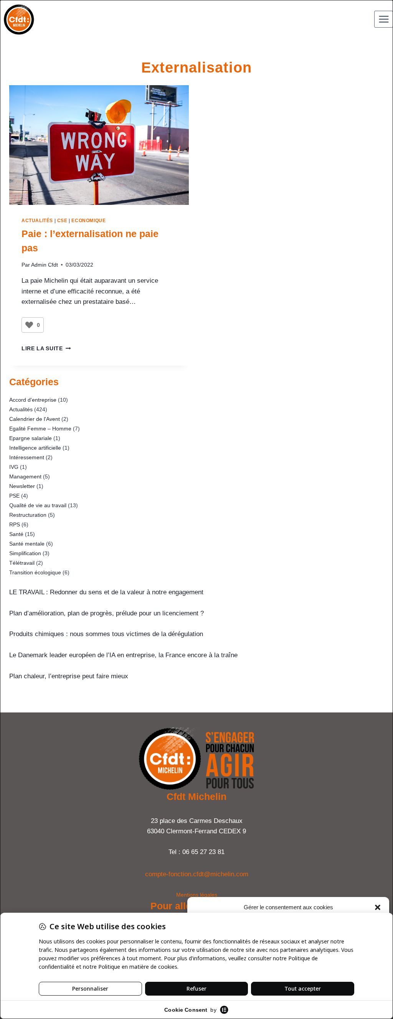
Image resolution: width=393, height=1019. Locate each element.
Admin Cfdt (44, 265)
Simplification (25, 553)
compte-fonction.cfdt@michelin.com (196, 874)
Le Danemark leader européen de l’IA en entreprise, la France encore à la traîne (123, 655)
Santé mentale (27, 544)
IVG (13, 467)
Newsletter (22, 486)
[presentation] (99, 145)
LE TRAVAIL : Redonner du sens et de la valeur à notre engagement (106, 592)
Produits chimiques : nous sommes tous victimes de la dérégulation (106, 634)
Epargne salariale (30, 438)
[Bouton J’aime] (29, 325)
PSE (14, 496)
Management (25, 476)
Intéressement (26, 457)
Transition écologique (35, 572)
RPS (14, 524)
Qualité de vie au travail (37, 505)
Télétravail (22, 563)
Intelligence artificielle (35, 448)
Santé (16, 534)
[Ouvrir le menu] (383, 19)
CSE (62, 220)
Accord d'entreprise (32, 400)
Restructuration (27, 515)
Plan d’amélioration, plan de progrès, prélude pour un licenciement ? (106, 613)
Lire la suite (46, 348)
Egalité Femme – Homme (40, 428)
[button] (377, 907)
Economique (88, 220)
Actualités (37, 220)
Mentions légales (196, 895)
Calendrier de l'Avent (34, 419)
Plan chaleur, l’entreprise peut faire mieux (68, 676)
